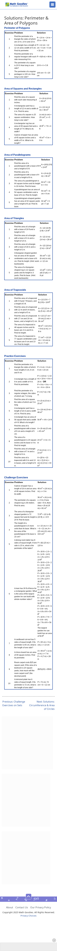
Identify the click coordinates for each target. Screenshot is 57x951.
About (9, 907)
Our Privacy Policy (40, 907)
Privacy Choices (28, 915)
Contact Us (21, 907)
